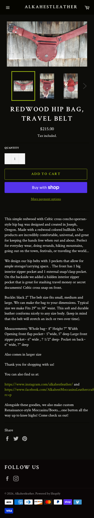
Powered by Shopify (47, 493)
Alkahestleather (47, 7)
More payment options (46, 199)
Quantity (12, 148)
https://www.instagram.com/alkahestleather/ (39, 384)
